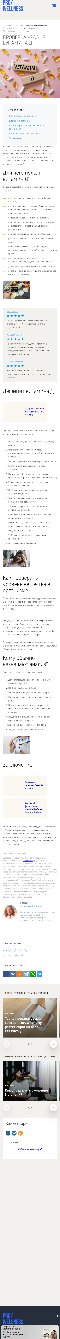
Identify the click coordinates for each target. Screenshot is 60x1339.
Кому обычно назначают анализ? (25, 134)
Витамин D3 (12, 312)
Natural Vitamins (14, 335)
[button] (6, 1044)
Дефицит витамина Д (19, 121)
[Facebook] (8, 1133)
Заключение (15, 138)
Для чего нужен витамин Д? (23, 116)
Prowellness (28, 861)
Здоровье (9, 1014)
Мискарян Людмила (31, 906)
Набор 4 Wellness (15, 362)
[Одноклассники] (20, 1133)
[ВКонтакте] (14, 1133)
